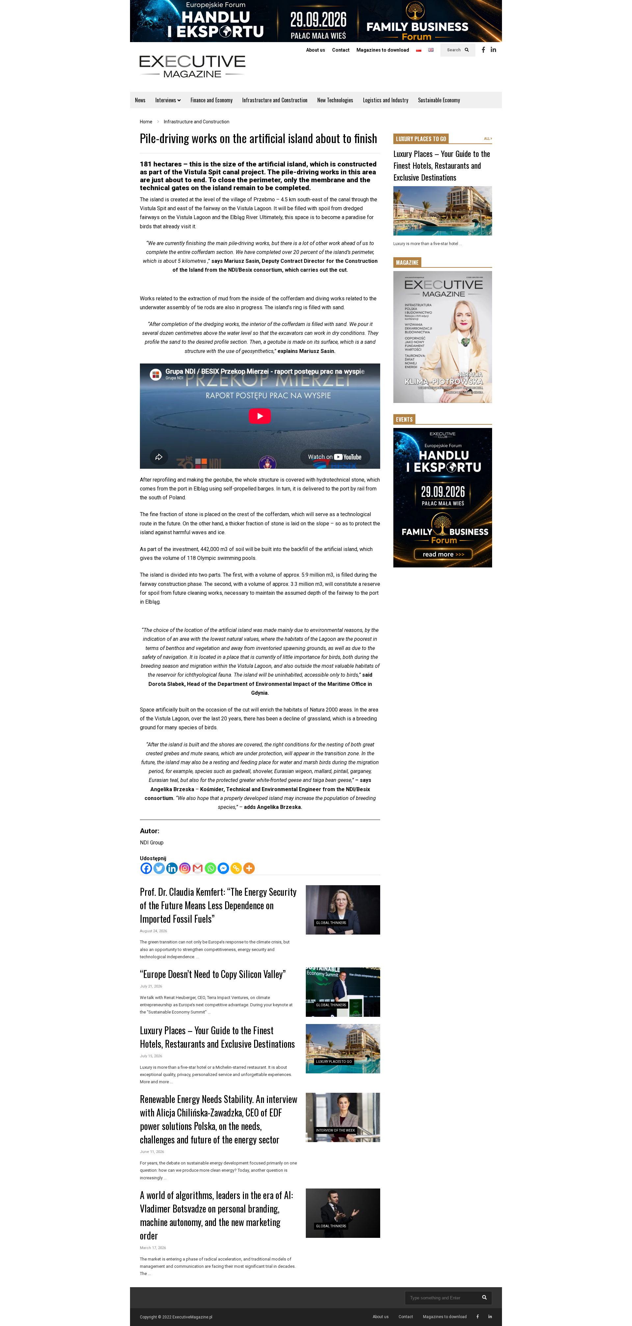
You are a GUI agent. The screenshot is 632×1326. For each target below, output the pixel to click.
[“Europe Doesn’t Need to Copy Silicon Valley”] (343, 992)
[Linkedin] (493, 50)
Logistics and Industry (385, 100)
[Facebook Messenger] (223, 868)
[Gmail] (197, 868)
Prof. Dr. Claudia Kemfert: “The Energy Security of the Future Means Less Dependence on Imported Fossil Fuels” (218, 905)
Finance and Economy (211, 100)
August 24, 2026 (153, 931)
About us (315, 50)
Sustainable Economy (439, 100)
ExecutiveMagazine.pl (192, 1317)
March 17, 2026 (153, 1248)
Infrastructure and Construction (274, 100)
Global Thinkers (331, 923)
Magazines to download (382, 50)
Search (454, 50)
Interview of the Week (335, 1130)
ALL (487, 138)
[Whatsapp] (210, 868)
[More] (249, 868)
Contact (341, 50)
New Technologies (335, 100)
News (140, 100)
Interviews (166, 100)
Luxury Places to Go (334, 1061)
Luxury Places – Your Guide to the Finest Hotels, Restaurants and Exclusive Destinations (217, 1036)
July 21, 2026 (151, 986)
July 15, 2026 (151, 1056)
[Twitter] (159, 868)
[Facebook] (483, 50)
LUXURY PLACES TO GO (421, 139)
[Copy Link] (236, 868)
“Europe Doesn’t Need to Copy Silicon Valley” (213, 974)
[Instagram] (185, 868)
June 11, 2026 (152, 1152)
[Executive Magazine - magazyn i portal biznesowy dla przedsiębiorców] (193, 71)
